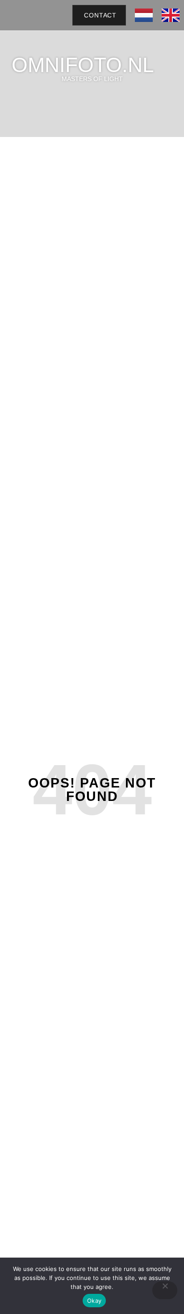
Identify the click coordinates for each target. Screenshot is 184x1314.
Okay (94, 1300)
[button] (56, 15)
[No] (164, 1290)
